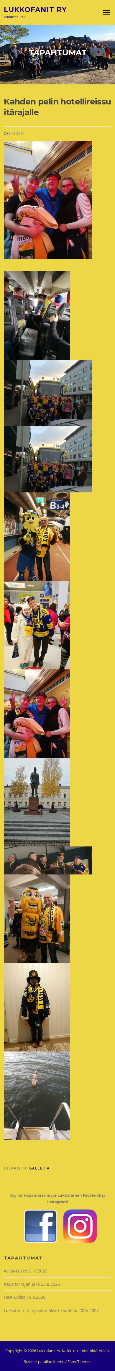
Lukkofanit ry (35, 9)
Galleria (39, 1168)
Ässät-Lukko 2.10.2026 (25, 1271)
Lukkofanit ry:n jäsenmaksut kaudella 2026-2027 (51, 1310)
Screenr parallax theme (44, 1361)
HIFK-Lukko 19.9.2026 (24, 1297)
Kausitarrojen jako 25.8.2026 (32, 1284)
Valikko (106, 12)
